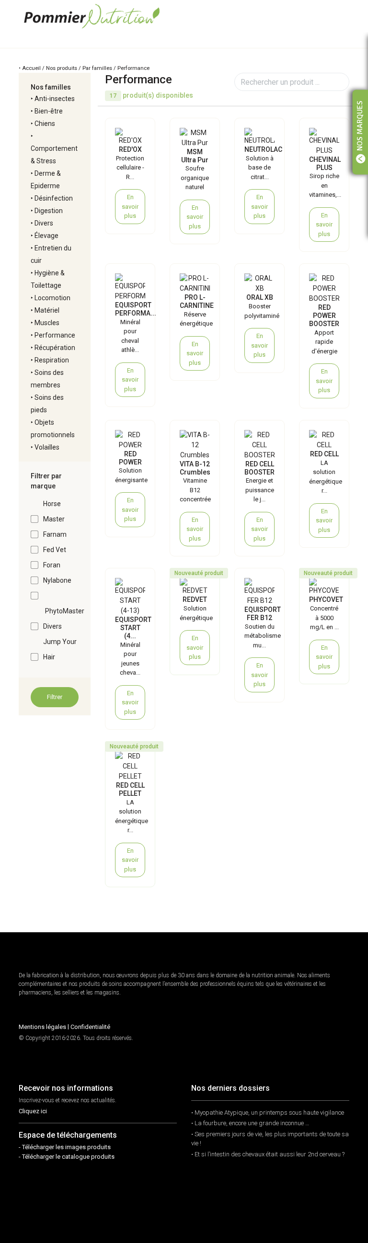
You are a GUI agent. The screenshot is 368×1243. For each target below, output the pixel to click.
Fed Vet (54, 550)
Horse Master (54, 511)
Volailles (46, 447)
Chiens (44, 123)
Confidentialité (90, 1026)
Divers (43, 223)
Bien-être (48, 111)
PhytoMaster (64, 611)
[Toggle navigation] (341, 16)
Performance (54, 335)
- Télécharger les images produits (65, 1147)
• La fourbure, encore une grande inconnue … (250, 1123)
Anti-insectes (54, 98)
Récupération (54, 347)
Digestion (48, 211)
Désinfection (53, 198)
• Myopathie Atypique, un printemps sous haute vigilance (267, 1112)
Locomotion (52, 298)
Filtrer (54, 697)
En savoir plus (130, 206)
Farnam (55, 534)
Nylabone (57, 580)
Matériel (46, 310)
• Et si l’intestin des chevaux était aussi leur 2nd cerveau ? (268, 1154)
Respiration (51, 360)
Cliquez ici (33, 1111)
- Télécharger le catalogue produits (67, 1156)
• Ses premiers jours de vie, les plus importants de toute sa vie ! (270, 1138)
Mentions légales (42, 1026)
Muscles (46, 323)
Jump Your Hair (60, 649)
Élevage (46, 235)
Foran (51, 565)
